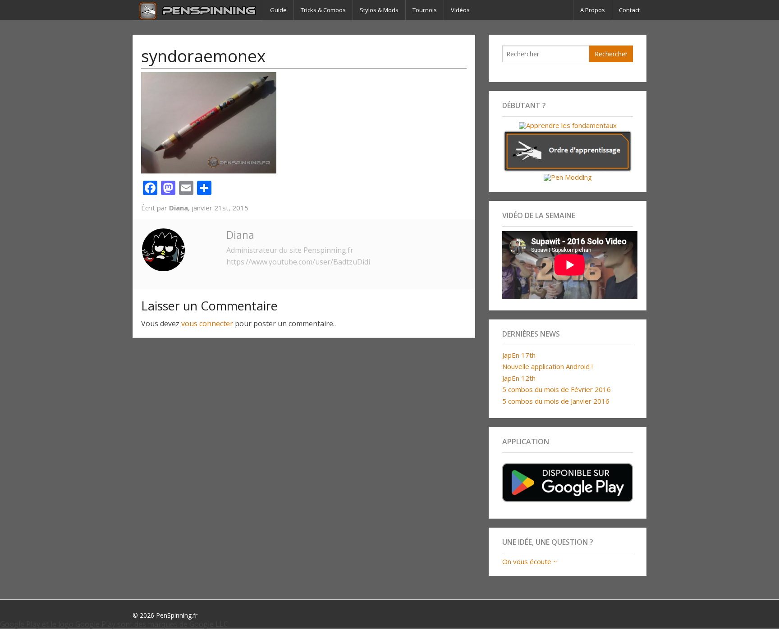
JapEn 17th (519, 355)
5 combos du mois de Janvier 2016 (555, 401)
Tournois (424, 10)
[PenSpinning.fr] (198, 10)
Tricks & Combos (323, 10)
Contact (629, 10)
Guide (278, 10)
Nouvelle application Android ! (547, 366)
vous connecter (207, 323)
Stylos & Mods (379, 10)
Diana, (180, 207)
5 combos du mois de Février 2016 (556, 389)
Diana (240, 235)
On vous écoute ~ (529, 561)
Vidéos (460, 10)
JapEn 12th (519, 378)
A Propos (592, 10)
